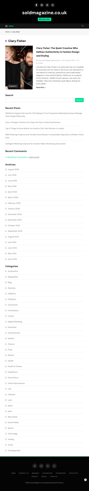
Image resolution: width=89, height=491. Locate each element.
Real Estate (12, 417)
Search (9, 95)
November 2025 (15, 220)
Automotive (13, 271)
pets (10, 411)
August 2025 (13, 237)
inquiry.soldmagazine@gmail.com (49, 60)
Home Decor (13, 377)
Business (11, 288)
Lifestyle (11, 394)
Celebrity (12, 293)
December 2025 (15, 214)
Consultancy (13, 310)
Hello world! (34, 157)
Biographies (12, 86)
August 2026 (13, 169)
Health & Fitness (15, 366)
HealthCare (12, 372)
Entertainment (14, 333)
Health (10, 361)
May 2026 (12, 186)
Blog (10, 282)
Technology (13, 433)
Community (13, 305)
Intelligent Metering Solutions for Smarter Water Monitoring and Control (35, 143)
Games (11, 355)
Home (13, 473)
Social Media (13, 422)
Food (10, 349)
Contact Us (24, 473)
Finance (11, 344)
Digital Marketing (15, 321)
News (10, 405)
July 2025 (12, 242)
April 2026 (12, 192)
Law (9, 389)
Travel (10, 445)
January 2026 (14, 208)
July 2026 (12, 175)
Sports (10, 428)
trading (11, 439)
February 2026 (14, 203)
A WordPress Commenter (16, 157)
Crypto (11, 316)
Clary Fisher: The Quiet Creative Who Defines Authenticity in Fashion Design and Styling (57, 52)
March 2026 (13, 197)
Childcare (12, 299)
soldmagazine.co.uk (44, 13)
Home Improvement (16, 383)
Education (12, 327)
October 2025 (14, 225)
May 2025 (12, 253)
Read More (40, 87)
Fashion (11, 338)
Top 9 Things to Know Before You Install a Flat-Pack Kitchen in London (34, 128)
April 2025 (12, 259)
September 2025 (15, 231)
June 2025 (12, 248)
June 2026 (12, 180)
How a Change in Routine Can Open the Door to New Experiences (32, 122)
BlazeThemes (58, 483)
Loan (10, 400)
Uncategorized (14, 450)
